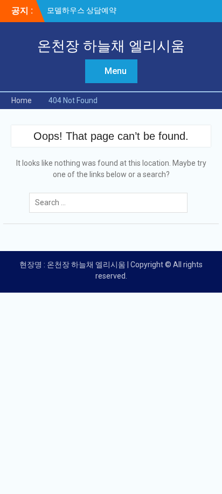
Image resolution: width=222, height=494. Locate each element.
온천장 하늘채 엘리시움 (111, 46)
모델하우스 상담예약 (81, 10)
